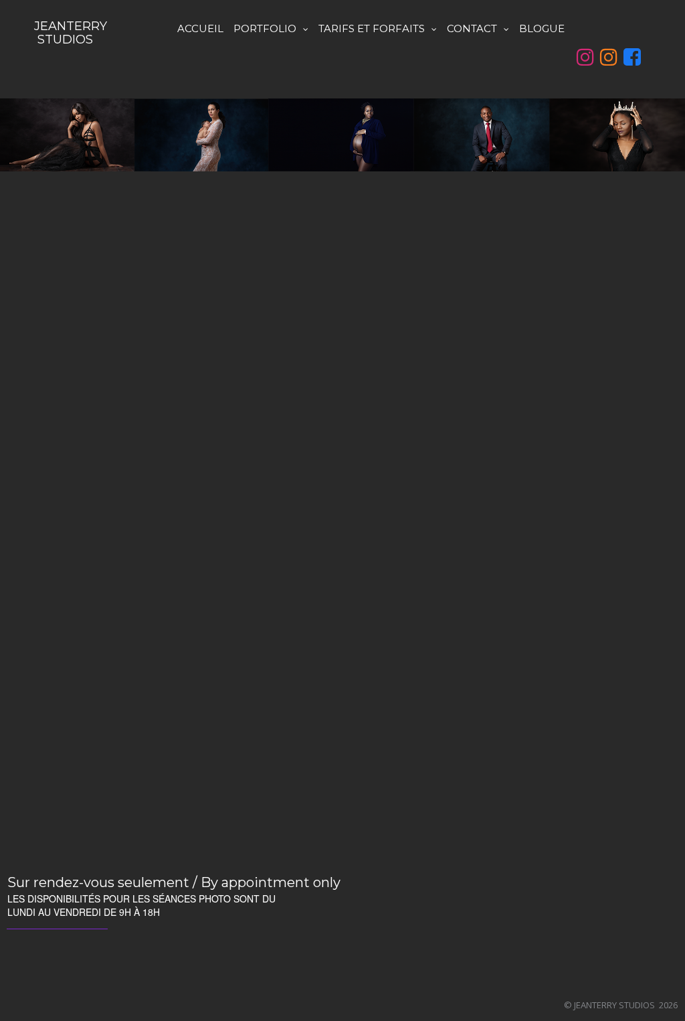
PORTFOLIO (264, 28)
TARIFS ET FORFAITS (371, 28)
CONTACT (472, 28)
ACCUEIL (200, 28)
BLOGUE (542, 28)
